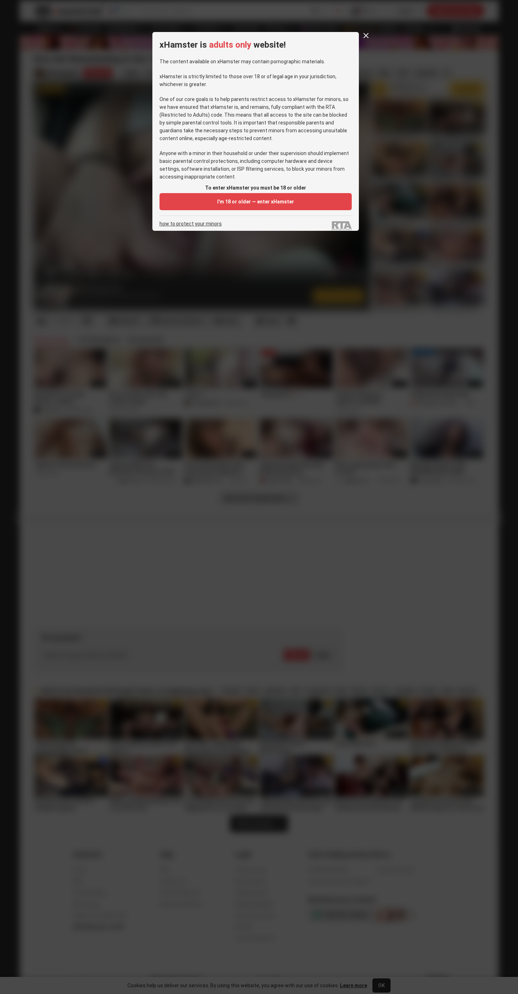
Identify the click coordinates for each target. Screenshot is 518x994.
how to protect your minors (190, 224)
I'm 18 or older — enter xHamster (255, 201)
